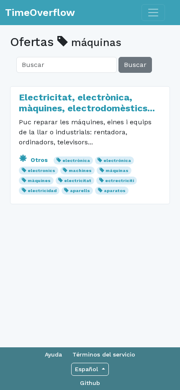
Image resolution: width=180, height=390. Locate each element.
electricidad (42, 190)
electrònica (76, 160)
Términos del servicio (103, 354)
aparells (80, 190)
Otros (39, 160)
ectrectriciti (119, 180)
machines (80, 170)
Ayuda (53, 354)
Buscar (135, 65)
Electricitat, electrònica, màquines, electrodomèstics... (87, 102)
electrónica (117, 160)
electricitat (77, 180)
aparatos (115, 190)
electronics (41, 170)
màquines (39, 180)
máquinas (117, 170)
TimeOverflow (40, 12)
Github (90, 383)
